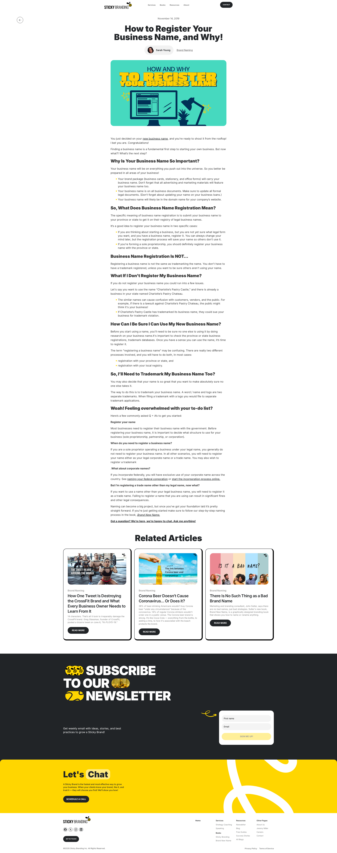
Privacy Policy (251, 848)
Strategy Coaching (224, 824)
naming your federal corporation (147, 479)
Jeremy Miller (262, 828)
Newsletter (241, 824)
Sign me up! (246, 736)
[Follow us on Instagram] (76, 829)
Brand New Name (223, 840)
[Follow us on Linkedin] (81, 829)
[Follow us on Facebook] (65, 829)
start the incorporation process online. (196, 479)
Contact (260, 836)
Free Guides (241, 832)
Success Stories (243, 836)
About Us (261, 824)
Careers (260, 832)
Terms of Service (266, 848)
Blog (238, 828)
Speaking (220, 828)
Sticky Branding (222, 837)
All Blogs (240, 839)
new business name (155, 138)
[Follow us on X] (70, 829)
